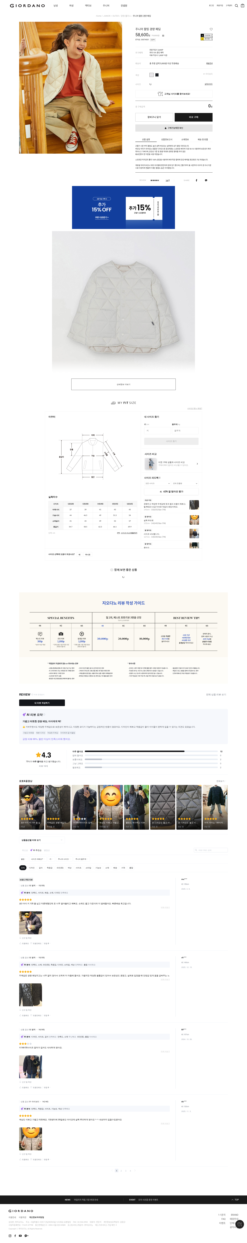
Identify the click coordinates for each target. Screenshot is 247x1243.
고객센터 (229, 6)
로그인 (211, 6)
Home (98, 16)
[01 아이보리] (152, 75)
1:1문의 (222, 1215)
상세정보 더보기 (123, 384)
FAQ (223, 1219)
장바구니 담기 (154, 117)
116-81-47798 (27, 1225)
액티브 (88, 5)
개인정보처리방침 (36, 1217)
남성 (56, 5)
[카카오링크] (206, 180)
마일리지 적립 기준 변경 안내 (86, 1200)
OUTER (115, 16)
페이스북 (196, 180)
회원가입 (220, 6)
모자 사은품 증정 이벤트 (148, 1200)
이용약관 (22, 1217)
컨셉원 (124, 5)
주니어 (106, 5)
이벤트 (222, 1223)
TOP (237, 1199)
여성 (71, 5)
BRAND (234, 1215)
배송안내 (209, 63)
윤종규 (122, 1222)
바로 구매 (193, 117)
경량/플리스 (126, 16)
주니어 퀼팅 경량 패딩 (142, 16)
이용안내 (12, 1217)
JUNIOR (106, 16)
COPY (153, 40)
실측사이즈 (209, 84)
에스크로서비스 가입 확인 (105, 1225)
